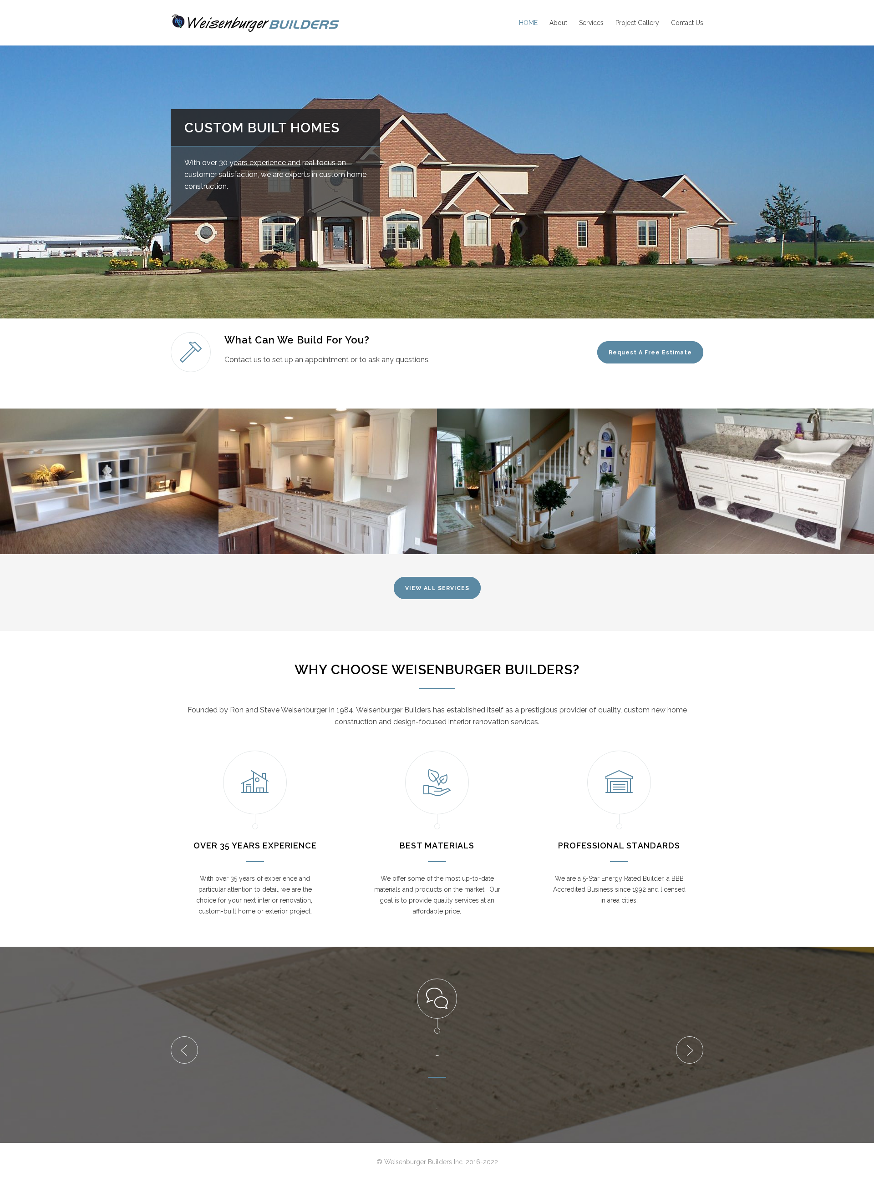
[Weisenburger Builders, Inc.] (255, 23)
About (558, 22)
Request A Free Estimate (650, 352)
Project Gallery (637, 22)
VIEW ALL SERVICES (437, 588)
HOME (528, 22)
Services (591, 22)
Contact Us (687, 22)
